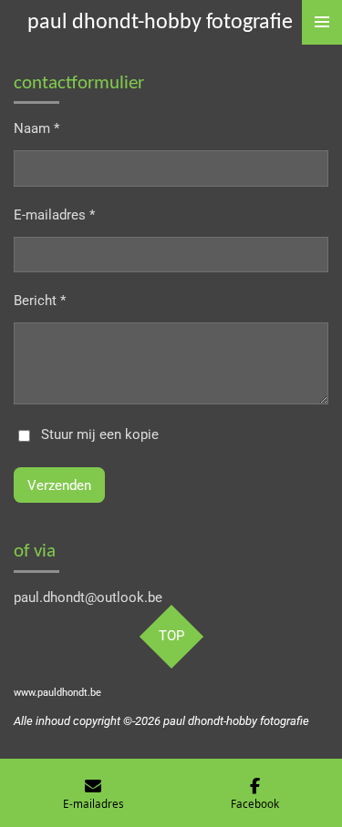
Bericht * (40, 300)
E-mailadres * (54, 215)
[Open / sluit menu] (322, 22)
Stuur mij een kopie (100, 435)
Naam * (36, 128)
